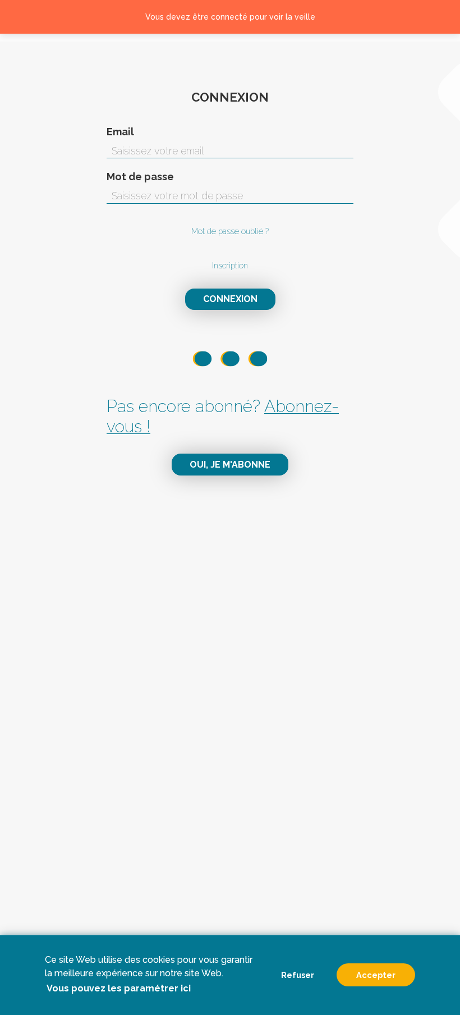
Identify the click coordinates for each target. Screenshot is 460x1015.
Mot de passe (140, 177)
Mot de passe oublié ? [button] (230, 231)
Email (120, 132)
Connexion (230, 299)
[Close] (438, 17)
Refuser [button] (297, 975)
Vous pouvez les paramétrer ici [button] (119, 988)
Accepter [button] (375, 975)
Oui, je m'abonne (230, 464)
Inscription (230, 265)
